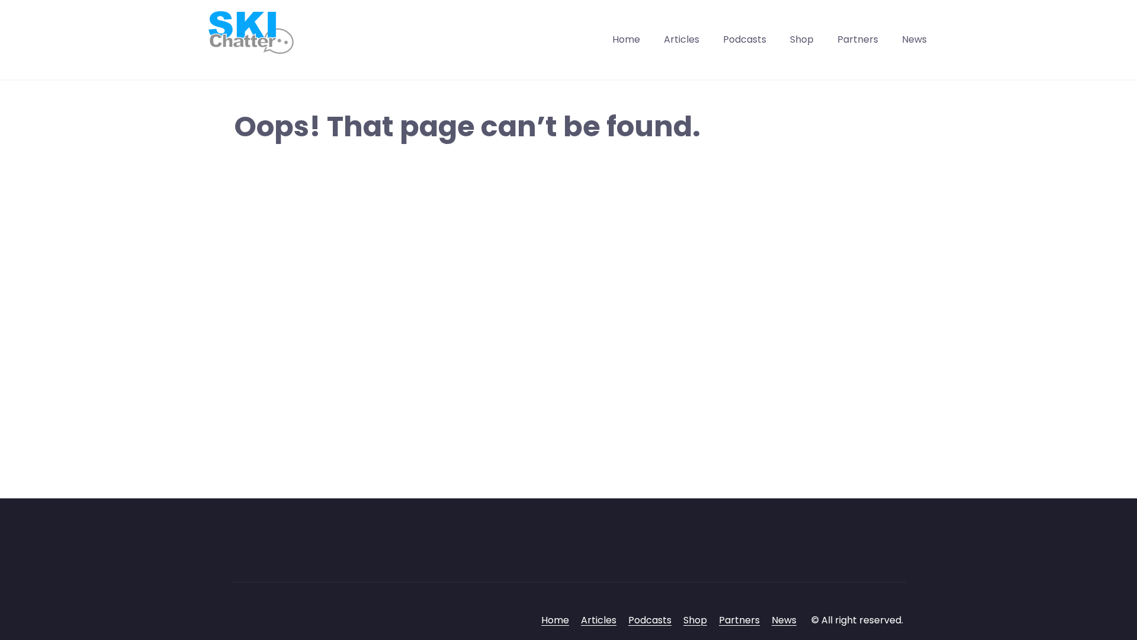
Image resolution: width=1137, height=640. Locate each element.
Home (626, 39)
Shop (802, 39)
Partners (857, 39)
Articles (681, 39)
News (914, 39)
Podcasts (744, 39)
